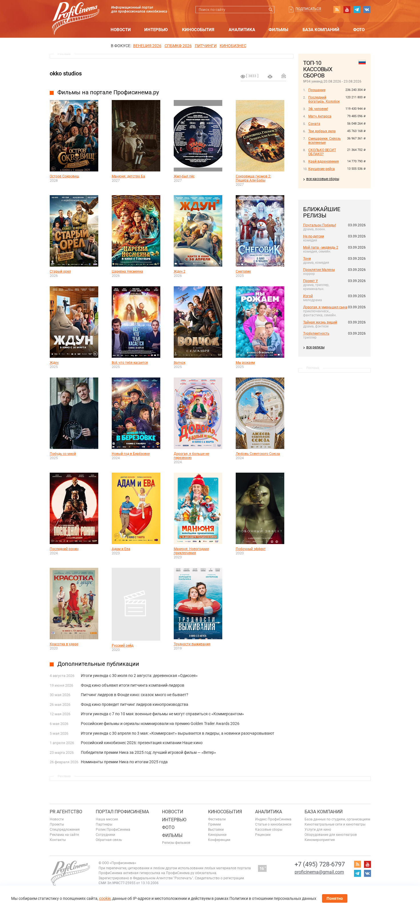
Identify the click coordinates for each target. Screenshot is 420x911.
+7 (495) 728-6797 (320, 864)
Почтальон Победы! (319, 225)
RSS (336, 9)
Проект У (310, 281)
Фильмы (278, 29)
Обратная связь (109, 840)
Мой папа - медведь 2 (320, 247)
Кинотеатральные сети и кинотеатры (335, 824)
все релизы (315, 347)
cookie (105, 898)
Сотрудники (105, 835)
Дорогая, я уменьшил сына (325, 307)
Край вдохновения (323, 161)
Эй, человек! (318, 109)
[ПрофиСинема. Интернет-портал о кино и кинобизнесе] (75, 12)
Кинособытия (198, 29)
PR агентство (66, 811)
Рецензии (263, 835)
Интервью (156, 29)
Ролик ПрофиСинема (113, 830)
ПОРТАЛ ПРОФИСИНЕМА (122, 811)
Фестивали (217, 819)
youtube (346, 9)
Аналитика (242, 29)
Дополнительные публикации (98, 663)
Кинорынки (217, 835)
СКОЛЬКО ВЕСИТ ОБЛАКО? (322, 152)
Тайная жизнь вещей (320, 322)
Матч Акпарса (319, 116)
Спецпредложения (65, 830)
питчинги (206, 45)
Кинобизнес (233, 45)
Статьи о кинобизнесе (273, 824)
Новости (121, 29)
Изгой (308, 296)
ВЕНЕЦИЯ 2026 (147, 45)
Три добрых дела (322, 131)
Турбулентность (316, 333)
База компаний (321, 29)
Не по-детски (313, 236)
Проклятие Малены (319, 270)
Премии (214, 824)
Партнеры (104, 824)
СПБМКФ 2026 (178, 45)
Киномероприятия (320, 840)
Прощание (316, 90)
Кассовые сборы (268, 830)
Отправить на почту (283, 75)
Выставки (216, 830)
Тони (307, 259)
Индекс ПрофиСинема (273, 819)
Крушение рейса (321, 169)
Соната (314, 124)
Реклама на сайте (64, 835)
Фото (359, 29)
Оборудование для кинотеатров (331, 835)
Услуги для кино (318, 830)
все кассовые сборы (322, 179)
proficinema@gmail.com (319, 872)
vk (366, 9)
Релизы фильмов (176, 843)
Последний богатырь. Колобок (324, 99)
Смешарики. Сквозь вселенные (324, 141)
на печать (270, 76)
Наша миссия (107, 819)
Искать (271, 9)
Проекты (57, 824)
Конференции (219, 840)
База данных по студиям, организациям (337, 819)
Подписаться (308, 9)
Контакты (58, 840)
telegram (356, 9)
